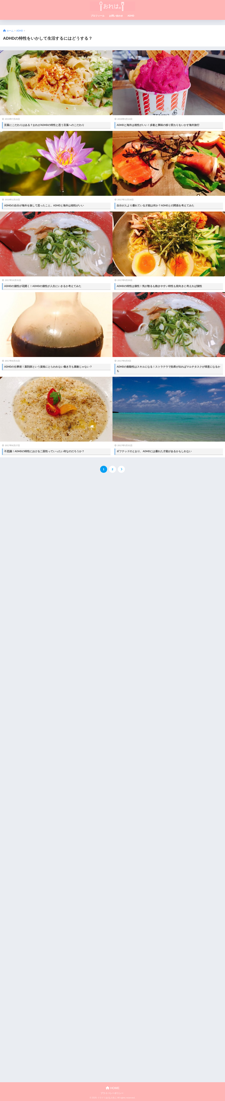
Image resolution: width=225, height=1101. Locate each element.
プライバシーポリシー (112, 1093)
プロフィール (98, 15)
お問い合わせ (116, 15)
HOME (114, 1088)
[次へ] (121, 469)
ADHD (131, 15)
